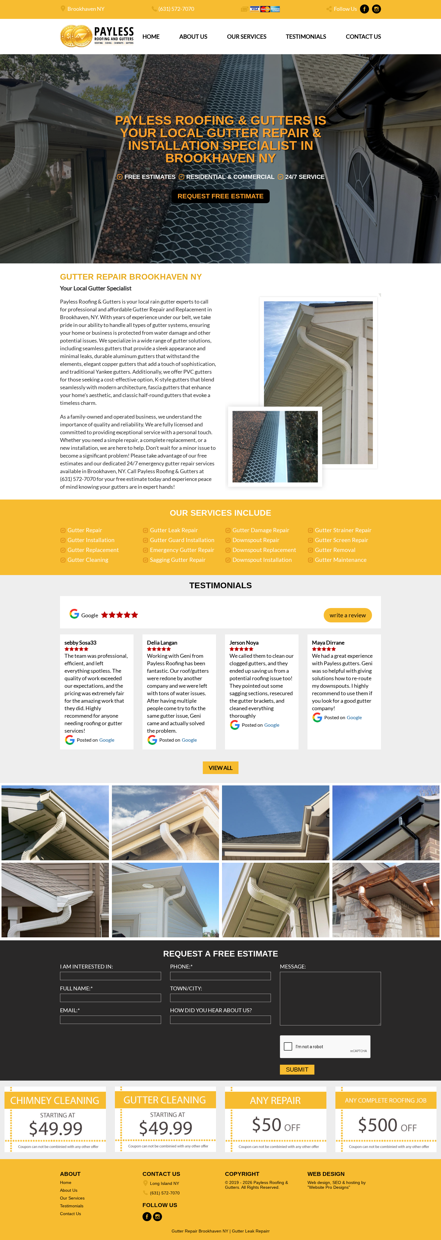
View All (220, 767)
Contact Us (363, 36)
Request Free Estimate (221, 196)
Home (151, 36)
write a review (348, 615)
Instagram (376, 8)
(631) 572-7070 (176, 8)
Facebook (364, 8)
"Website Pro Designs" (329, 1187)
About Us (193, 36)
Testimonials (306, 36)
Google (106, 740)
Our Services (246, 36)
